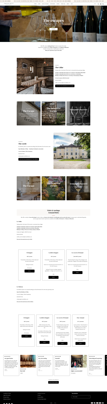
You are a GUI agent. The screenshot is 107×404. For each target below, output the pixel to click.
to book (53, 29)
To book (28, 118)
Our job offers (40, 397)
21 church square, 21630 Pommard (62, 77)
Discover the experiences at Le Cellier (64, 85)
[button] (58, 4)
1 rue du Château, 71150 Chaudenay (25, 151)
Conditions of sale (7, 393)
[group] (53, 365)
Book (29, 271)
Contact (39, 395)
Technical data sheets (42, 399)
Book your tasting (53, 382)
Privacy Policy (6, 397)
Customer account (41, 393)
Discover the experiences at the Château (28, 159)
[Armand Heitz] (8, 4)
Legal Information (6, 395)
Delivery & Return (7, 399)
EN (95, 3)
